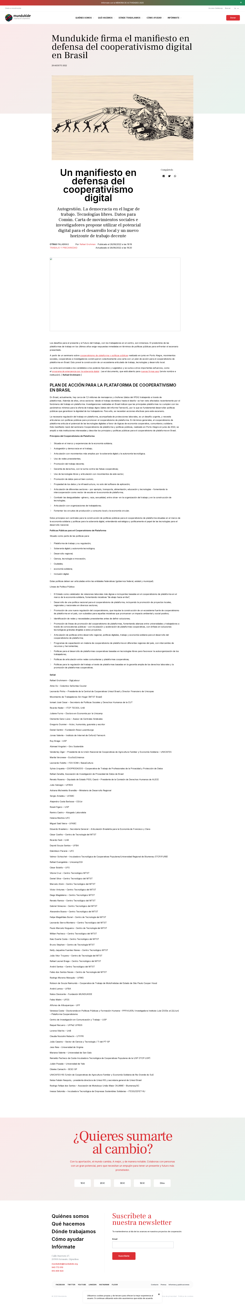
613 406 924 (57, 1271)
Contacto (154, 1285)
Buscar (228, 8)
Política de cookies (185, 1296)
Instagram (104, 1285)
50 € (142, 1183)
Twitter (71, 1285)
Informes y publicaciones (179, 1285)
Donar (233, 18)
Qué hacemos (105, 18)
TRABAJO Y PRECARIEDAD (63, 247)
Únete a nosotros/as (13, 8)
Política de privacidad (168, 1296)
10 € (83, 1183)
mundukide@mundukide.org (65, 1264)
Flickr (115, 1285)
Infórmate (173, 18)
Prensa (163, 1285)
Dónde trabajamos (129, 18)
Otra (162, 1183)
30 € (122, 1183)
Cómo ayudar (154, 18)
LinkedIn (92, 1285)
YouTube (82, 1285)
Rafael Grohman (88, 244)
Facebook (60, 1285)
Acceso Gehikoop (216, 8)
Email (114, 1239)
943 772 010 (57, 1267)
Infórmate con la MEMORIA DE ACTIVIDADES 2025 (122, 3)
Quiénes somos (83, 18)
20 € (102, 1183)
